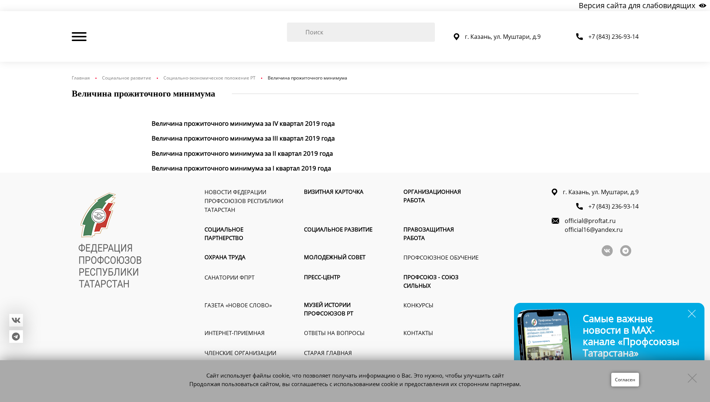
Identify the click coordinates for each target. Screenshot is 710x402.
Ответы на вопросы (334, 333)
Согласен (625, 379)
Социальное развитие (126, 78)
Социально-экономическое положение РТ (209, 78)
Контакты (418, 333)
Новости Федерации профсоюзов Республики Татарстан (243, 200)
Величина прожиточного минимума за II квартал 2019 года (242, 153)
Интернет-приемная (234, 333)
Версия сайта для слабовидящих (637, 5)
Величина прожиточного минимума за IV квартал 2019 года (243, 123)
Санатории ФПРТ (229, 277)
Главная (81, 78)
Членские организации (240, 353)
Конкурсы (418, 305)
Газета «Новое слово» (238, 305)
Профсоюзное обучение (441, 257)
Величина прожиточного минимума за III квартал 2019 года (243, 138)
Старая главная (328, 353)
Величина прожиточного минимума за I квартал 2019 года (241, 168)
